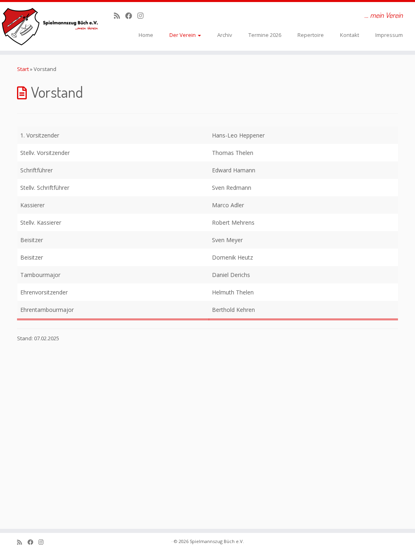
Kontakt (349, 35)
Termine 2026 (264, 35)
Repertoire (310, 35)
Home (146, 35)
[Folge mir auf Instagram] (143, 15)
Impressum (389, 35)
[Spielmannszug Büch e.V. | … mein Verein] (48, 26)
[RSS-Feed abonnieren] (119, 15)
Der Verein (183, 35)
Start (23, 69)
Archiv (224, 35)
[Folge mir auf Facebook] (131, 15)
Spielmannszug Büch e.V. (217, 541)
